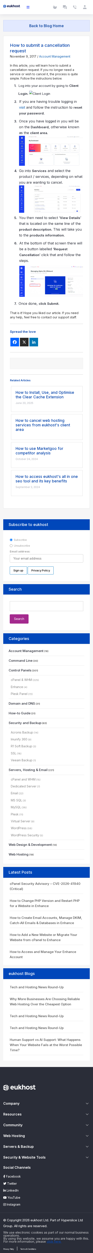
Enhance (17, 687)
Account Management (54, 56)
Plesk (15, 814)
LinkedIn (12, 1190)
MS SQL (16, 800)
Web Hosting (19, 854)
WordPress (19, 828)
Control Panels (20, 670)
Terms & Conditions (28, 1249)
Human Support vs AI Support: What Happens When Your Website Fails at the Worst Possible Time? (46, 1045)
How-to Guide (19, 713)
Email (14, 793)
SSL (13, 753)
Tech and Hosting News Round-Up (37, 987)
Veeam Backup (21, 760)
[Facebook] (14, 342)
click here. (54, 1241)
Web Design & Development (30, 845)
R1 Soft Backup (21, 746)
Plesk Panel (19, 694)
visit (22, 107)
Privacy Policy (8, 1249)
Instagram (13, 1204)
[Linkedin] (33, 342)
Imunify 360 (19, 739)
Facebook (13, 1176)
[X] (24, 342)
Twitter (11, 1183)
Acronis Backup (22, 732)
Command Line (20, 661)
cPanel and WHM (23, 779)
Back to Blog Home (46, 26)
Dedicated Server (23, 786)
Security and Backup (25, 723)
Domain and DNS (22, 703)
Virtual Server (20, 821)
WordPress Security (25, 835)
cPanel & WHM (21, 680)
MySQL (16, 807)
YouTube (13, 1197)
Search (15, 589)
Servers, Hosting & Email (28, 770)
